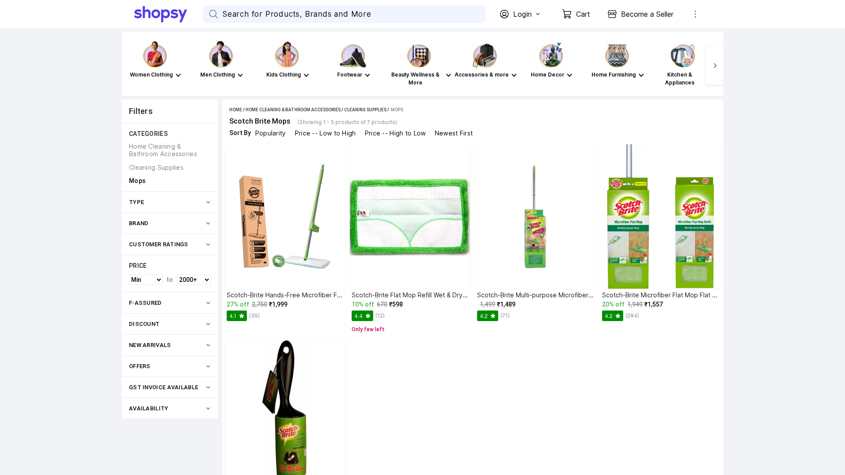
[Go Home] (168, 14)
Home (235, 109)
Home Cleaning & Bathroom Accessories (293, 109)
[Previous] (131, 65)
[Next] (714, 65)
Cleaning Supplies (365, 109)
